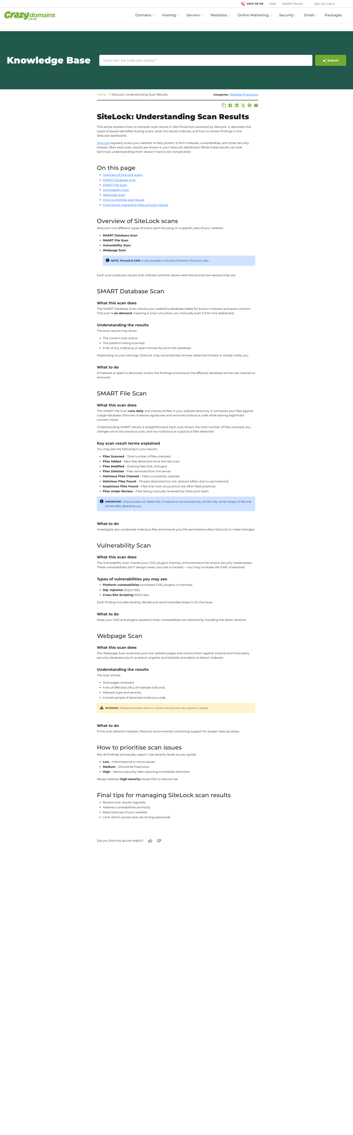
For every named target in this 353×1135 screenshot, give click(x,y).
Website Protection (244, 94)
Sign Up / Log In (324, 3)
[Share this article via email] (256, 105)
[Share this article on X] (243, 105)
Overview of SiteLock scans (122, 175)
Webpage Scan (114, 195)
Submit (333, 60)
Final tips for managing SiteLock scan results (135, 205)
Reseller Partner (292, 3)
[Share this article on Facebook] (230, 105)
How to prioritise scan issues (123, 200)
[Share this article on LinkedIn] (236, 105)
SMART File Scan (115, 185)
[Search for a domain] (343, 3)
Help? (272, 3)
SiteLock (103, 143)
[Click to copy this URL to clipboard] (224, 105)
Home (101, 94)
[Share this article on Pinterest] (249, 105)
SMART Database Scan (119, 180)
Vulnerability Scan (116, 190)
